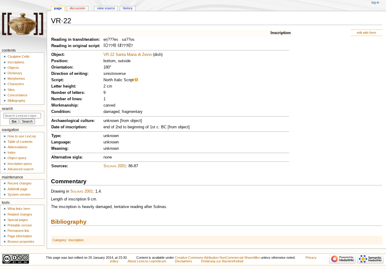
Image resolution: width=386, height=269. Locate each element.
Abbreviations (17, 147)
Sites (11, 89)
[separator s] (117, 46)
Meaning (59, 148)
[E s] (120, 46)
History (128, 8)
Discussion (77, 8)
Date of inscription (68, 127)
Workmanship (64, 105)
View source (106, 8)
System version (19, 194)
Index (12, 152)
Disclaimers (183, 261)
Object (57, 55)
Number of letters (67, 93)
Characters (16, 84)
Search (7, 108)
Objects (13, 67)
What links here (19, 208)
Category (59, 240)
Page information (20, 236)
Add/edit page (17, 189)
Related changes (20, 214)
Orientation (61, 67)
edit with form (366, 32)
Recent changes (20, 183)
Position (59, 61)
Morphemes (16, 78)
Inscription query (20, 163)
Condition (60, 112)
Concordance (17, 95)
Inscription (281, 33)
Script (56, 80)
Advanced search (20, 169)
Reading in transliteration (75, 39)
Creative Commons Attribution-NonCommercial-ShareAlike (217, 257)
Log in (375, 2)
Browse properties (21, 241)
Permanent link (18, 230)
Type (55, 136)
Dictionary (15, 73)
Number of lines (66, 99)
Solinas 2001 (114, 166)
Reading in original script (75, 46)
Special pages (18, 220)
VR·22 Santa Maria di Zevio (127, 55)
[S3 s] (104, 46)
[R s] (129, 46)
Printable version (20, 225)
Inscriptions (16, 62)
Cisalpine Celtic (19, 56)
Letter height (63, 86)
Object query (17, 158)
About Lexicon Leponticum (147, 261)
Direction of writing (69, 74)
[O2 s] (106, 46)
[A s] (113, 46)
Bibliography (69, 222)
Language (60, 142)
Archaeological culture (72, 121)
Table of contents (20, 141)
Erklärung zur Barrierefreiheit (222, 261)
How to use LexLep (22, 136)
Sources (59, 166)
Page (58, 8)
